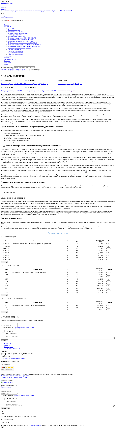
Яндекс (9, 20)
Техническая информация (12, 348)
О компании (8, 56)
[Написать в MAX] (69, 11)
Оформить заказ (6, 387)
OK (2, 427)
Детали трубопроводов (15, 35)
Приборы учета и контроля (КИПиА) (19, 48)
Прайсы (6, 57)
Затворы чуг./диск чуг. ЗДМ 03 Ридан (36, 84)
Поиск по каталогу (6, 67)
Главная (6, 25)
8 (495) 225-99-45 (6, 1)
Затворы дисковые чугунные (66, 91)
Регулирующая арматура (15, 31)
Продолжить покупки (7, 385)
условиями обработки (35, 425)
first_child (11, 28)
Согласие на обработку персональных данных (15, 377)
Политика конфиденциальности (11, 376)
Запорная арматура (14, 30)
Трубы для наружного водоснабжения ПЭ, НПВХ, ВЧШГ (26, 44)
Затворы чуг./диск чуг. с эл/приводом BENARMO (41, 91)
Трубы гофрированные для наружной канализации (24, 46)
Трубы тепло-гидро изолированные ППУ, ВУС (22, 43)
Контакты (7, 61)
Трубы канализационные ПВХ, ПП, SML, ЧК (22, 38)
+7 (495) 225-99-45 (6, 358)
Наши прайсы (8, 347)
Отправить (4, 340)
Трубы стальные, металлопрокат (18, 33)
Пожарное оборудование (15, 51)
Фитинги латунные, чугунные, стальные (20, 39)
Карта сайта (25, 376)
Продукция (7, 26)
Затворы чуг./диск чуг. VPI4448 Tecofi (13, 84)
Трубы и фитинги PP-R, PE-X (17, 36)
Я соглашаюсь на (18, 327)
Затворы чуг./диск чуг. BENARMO (12, 91)
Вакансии (7, 345)
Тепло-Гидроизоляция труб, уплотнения (20, 41)
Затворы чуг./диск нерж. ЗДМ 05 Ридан (70, 84)
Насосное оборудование (15, 54)
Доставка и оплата (10, 59)
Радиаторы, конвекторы (15, 52)
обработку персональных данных (24, 327)
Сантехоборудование (14, 49)
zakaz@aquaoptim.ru (7, 3)
